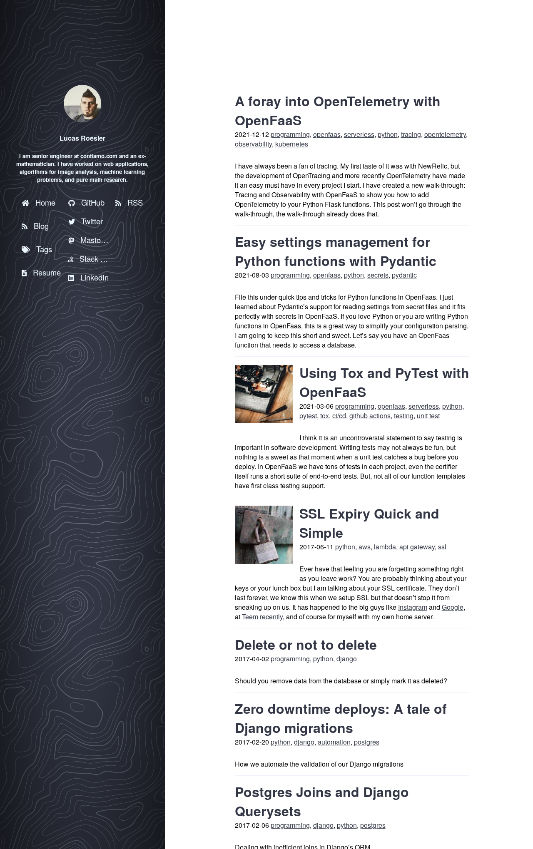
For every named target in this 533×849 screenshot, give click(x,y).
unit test (428, 415)
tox (324, 415)
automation (334, 742)
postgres (366, 742)
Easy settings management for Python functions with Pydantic (335, 251)
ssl (442, 546)
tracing (411, 134)
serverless (359, 134)
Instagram (412, 607)
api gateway (417, 546)
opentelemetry (445, 134)
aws (365, 546)
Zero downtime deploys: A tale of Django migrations (341, 718)
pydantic (404, 275)
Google (452, 607)
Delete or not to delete (306, 644)
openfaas (327, 134)
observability (253, 144)
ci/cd (339, 415)
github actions (370, 415)
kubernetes (291, 144)
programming (290, 134)
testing (403, 415)
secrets (378, 275)
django (346, 658)
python (388, 134)
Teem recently (262, 616)
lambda (385, 546)
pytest (308, 415)
